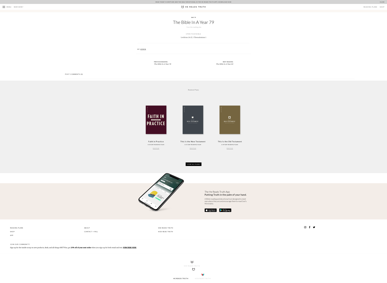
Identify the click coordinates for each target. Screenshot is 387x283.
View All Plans (193, 164)
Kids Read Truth (165, 231)
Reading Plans (370, 7)
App (11, 235)
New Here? (18, 7)
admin (143, 49)
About (87, 228)
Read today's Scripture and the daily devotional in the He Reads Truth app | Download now (193, 2)
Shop (382, 7)
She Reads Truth (165, 228)
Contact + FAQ (91, 231)
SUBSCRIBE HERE (129, 248)
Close (382, 2)
